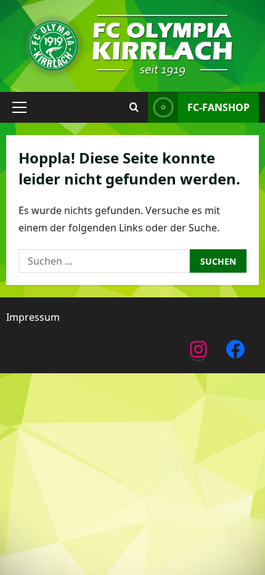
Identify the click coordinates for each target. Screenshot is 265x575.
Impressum (33, 317)
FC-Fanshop (218, 107)
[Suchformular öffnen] (134, 107)
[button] (19, 107)
